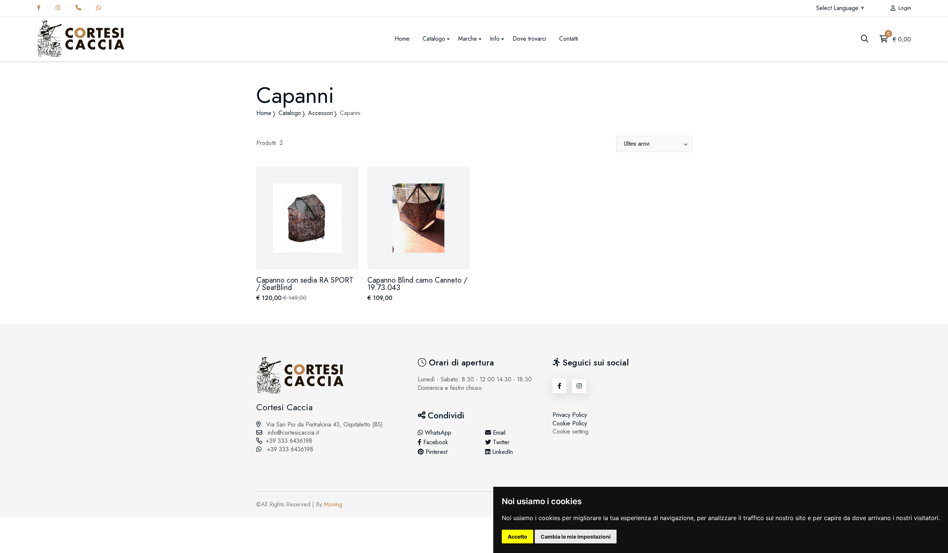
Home (402, 38)
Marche (467, 38)
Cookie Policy (570, 423)
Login (904, 8)
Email (498, 433)
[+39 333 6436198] (80, 8)
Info (495, 38)
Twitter (500, 442)
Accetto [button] (517, 536)
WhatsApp (437, 433)
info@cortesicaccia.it (292, 432)
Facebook (434, 442)
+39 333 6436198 (289, 440)
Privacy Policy (570, 415)
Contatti (568, 38)
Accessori (320, 113)
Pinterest (435, 452)
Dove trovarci (529, 38)
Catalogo (434, 38)
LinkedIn (501, 452)
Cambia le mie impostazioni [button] (576, 536)
